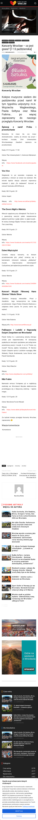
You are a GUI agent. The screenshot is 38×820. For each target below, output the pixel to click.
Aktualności (22, 8)
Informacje (12, 42)
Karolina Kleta (9, 52)
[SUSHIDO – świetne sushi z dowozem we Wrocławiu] (6, 579)
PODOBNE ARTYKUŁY (13, 505)
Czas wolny (18, 40)
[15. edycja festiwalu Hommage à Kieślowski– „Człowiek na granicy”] (6, 548)
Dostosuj (19, 816)
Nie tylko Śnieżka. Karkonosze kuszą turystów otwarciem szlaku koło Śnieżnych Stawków (24, 743)
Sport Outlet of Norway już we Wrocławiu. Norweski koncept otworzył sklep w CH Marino (23, 588)
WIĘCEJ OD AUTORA (12, 507)
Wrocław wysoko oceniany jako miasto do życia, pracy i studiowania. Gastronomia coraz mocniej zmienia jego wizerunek (24, 537)
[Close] (36, 780)
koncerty (17, 465)
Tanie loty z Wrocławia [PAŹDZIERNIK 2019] (10, 474)
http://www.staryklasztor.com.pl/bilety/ (19, 374)
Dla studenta (5, 42)
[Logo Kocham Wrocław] (19, 3)
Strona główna (5, 8)
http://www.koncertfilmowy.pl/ (20, 325)
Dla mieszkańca (25, 40)
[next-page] (6, 605)
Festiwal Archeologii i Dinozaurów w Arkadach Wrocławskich (27, 475)
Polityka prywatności (28, 806)
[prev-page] (3, 605)
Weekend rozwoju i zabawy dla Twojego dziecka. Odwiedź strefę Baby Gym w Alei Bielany (23, 570)
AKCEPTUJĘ (19, 811)
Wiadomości (14, 8)
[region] (19, 799)
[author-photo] (19, 493)
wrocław (24, 465)
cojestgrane (10, 465)
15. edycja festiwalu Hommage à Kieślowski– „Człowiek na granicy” (23, 548)
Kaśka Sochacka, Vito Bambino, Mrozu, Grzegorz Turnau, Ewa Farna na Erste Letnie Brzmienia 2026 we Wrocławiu (24, 697)
